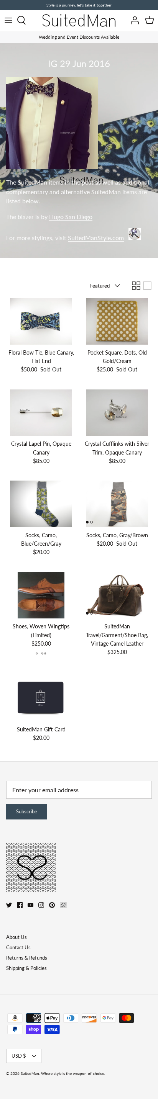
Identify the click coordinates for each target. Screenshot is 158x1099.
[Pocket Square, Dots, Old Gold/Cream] (117, 321)
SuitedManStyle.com (96, 237)
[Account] (132, 20)
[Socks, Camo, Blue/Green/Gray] (41, 504)
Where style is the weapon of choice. (73, 1073)
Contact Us (18, 947)
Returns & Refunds (26, 958)
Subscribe (26, 811)
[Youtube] (30, 905)
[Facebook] (20, 905)
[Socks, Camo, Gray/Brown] (117, 504)
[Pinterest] (52, 905)
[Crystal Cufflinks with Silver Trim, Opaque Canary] (117, 412)
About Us (16, 937)
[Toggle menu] (8, 20)
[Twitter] (9, 905)
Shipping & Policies (26, 968)
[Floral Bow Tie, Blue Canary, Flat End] (41, 321)
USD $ (19, 1056)
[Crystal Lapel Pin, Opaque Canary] (41, 412)
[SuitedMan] (79, 20)
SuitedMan (30, 1073)
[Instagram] (41, 905)
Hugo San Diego (70, 216)
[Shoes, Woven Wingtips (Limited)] (41, 595)
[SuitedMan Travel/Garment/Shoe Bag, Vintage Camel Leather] (117, 595)
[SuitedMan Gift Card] (41, 698)
